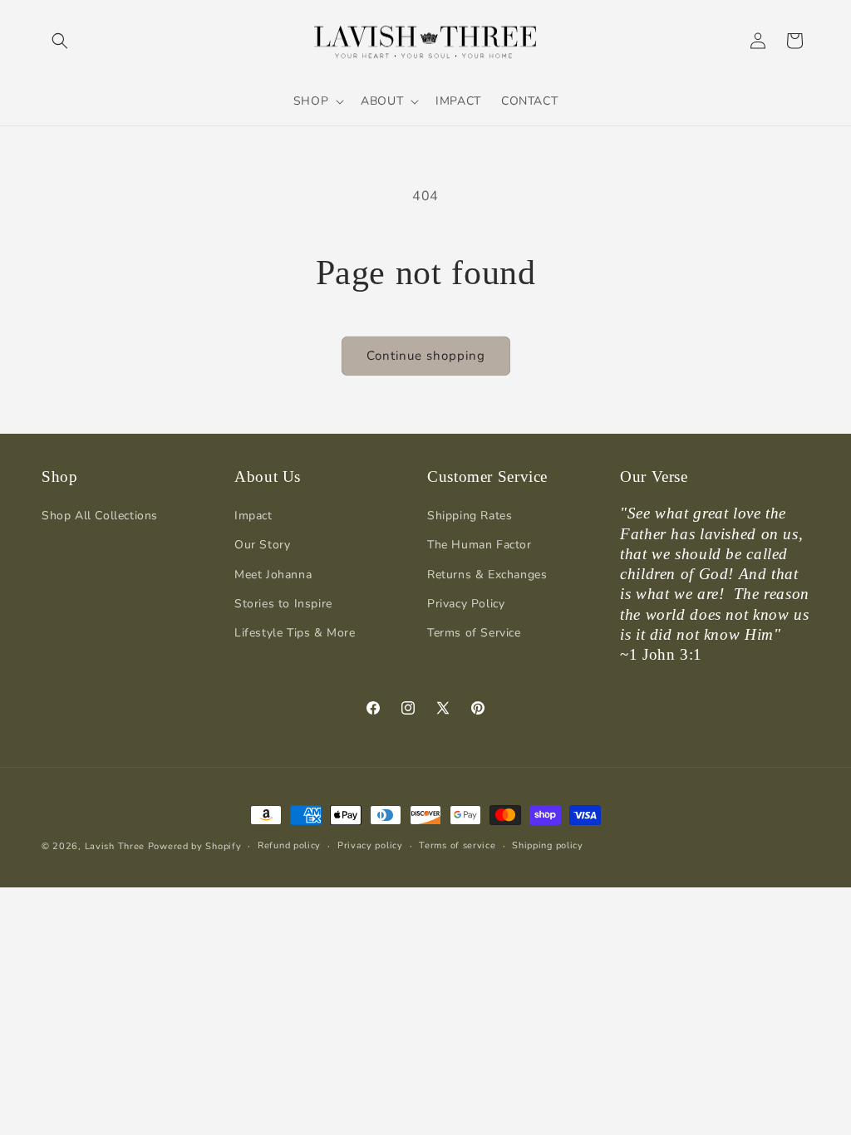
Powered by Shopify (195, 846)
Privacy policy (370, 845)
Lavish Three (116, 846)
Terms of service (457, 845)
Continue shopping (425, 355)
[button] (60, 40)
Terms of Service (474, 633)
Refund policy (289, 845)
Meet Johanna (273, 574)
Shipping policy (547, 845)
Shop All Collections (100, 515)
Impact (253, 515)
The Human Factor (479, 545)
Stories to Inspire (283, 604)
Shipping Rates (469, 515)
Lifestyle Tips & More (295, 633)
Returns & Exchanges (487, 574)
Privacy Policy (465, 604)
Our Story (262, 545)
